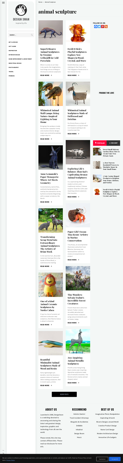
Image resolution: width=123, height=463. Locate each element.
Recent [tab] (114, 143)
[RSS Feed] (106, 26)
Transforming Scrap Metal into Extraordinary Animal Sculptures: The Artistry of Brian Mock (50, 244)
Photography (14, 67)
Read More (51, 32)
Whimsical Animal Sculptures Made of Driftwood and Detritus (77, 115)
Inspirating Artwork (107, 418)
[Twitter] (99, 26)
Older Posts (64, 394)
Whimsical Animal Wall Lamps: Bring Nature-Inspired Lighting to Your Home (49, 116)
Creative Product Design (107, 426)
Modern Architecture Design (107, 433)
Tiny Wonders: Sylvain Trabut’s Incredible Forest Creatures (76, 299)
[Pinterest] (102, 26)
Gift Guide (12, 46)
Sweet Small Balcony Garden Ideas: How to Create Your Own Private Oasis (111, 152)
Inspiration (13, 50)
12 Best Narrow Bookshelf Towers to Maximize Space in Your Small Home (111, 166)
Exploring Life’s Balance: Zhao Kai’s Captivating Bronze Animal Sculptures (78, 173)
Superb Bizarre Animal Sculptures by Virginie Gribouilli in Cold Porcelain (49, 54)
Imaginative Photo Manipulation (107, 414)
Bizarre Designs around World (107, 422)
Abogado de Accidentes (79, 422)
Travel (11, 71)
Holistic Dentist (79, 414)
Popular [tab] (101, 143)
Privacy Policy (10, 460)
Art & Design (13, 42)
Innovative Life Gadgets (107, 437)
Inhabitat (79, 429)
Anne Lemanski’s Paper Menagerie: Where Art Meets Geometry (49, 178)
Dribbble (79, 426)
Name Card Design (107, 429)
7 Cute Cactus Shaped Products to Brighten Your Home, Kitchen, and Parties (111, 179)
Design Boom (79, 433)
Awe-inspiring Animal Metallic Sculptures (76, 360)
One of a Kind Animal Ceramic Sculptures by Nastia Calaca (48, 305)
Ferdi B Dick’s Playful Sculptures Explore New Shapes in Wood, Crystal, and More (77, 54)
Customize (102, 459)
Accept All (115, 459)
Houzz (79, 437)
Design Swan (21, 19)
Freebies (12, 76)
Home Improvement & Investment (20, 59)
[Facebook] (95, 26)
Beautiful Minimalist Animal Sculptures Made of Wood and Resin (50, 364)
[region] (61, 458)
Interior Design (14, 55)
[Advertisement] (106, 58)
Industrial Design (15, 63)
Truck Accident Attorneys (79, 418)
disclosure (51, 444)
